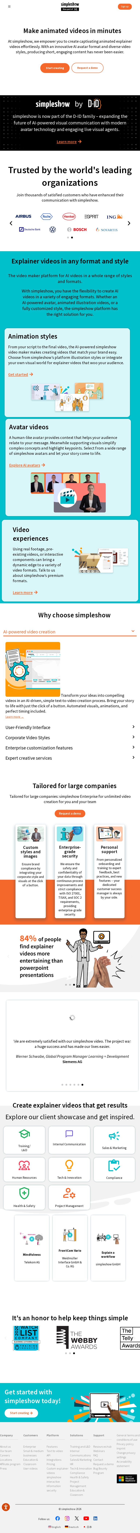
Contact (98, 1459)
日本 (89, 1527)
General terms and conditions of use (128, 1437)
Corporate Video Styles (27, 737)
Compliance (77, 1473)
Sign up (125, 6)
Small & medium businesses (33, 1453)
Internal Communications (80, 1453)
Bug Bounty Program (100, 1471)
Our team (6, 1451)
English (56, 1527)
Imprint (121, 1448)
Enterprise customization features (39, 748)
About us (5, 1446)
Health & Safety (79, 1477)
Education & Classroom (30, 1462)
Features (52, 1446)
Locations (6, 1459)
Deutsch (73, 1527)
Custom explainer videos (57, 1471)
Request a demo (103, 1464)
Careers (5, 1455)
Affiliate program (10, 1464)
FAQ (95, 1455)
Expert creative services (28, 758)
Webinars (99, 1451)
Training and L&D (80, 1446)
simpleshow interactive (54, 1479)
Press (3, 1468)
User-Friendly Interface (27, 727)
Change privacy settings (126, 1455)
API (48, 1455)
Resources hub (102, 1446)
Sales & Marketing (81, 1459)
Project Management (78, 1484)
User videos (30, 1468)
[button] (68, 237)
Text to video (55, 1451)
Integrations (54, 1459)
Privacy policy (125, 1444)
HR (71, 1464)
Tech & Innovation (81, 1468)
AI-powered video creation (29, 632)
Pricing (51, 1464)
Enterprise (29, 1446)
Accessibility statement (124, 1464)
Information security (54, 1488)
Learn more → (14, 717)
